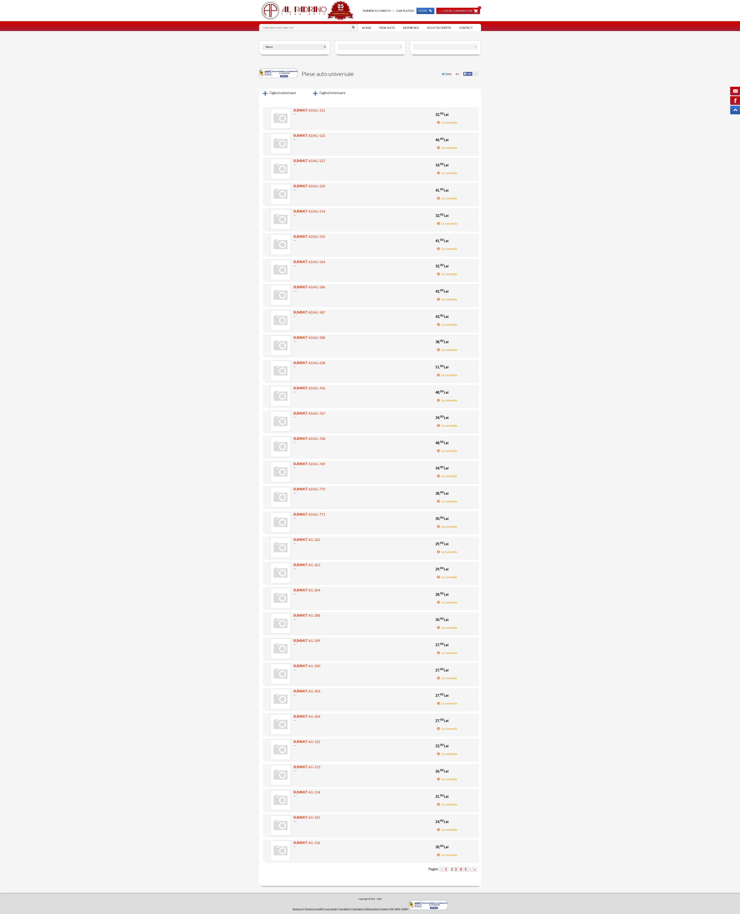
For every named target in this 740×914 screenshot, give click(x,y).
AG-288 (306, 615)
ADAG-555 (309, 236)
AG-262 (306, 539)
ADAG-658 (309, 363)
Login (422, 10)
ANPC (397, 909)
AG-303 (306, 691)
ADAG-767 (309, 413)
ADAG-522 (309, 135)
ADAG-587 (309, 312)
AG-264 (306, 590)
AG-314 (306, 792)
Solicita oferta (439, 27)
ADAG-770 (309, 489)
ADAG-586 (309, 287)
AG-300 (306, 666)
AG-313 (306, 767)
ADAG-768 (309, 438)
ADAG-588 (309, 337)
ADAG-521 (309, 110)
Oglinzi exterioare (282, 93)
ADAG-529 (309, 186)
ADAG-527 (309, 161)
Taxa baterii (358, 909)
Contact (466, 27)
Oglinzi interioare (333, 93)
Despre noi (411, 27)
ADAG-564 (309, 262)
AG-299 (306, 641)
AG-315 (306, 817)
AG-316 (306, 843)
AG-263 (306, 565)
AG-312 (306, 742)
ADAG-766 (309, 388)
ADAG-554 (309, 211)
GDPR (405, 909)
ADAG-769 (309, 464)
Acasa (366, 27)
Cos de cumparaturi (457, 10)
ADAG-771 (309, 514)
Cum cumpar (331, 909)
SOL (391, 909)
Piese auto (387, 27)
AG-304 (306, 716)
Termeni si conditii (376, 10)
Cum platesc (405, 10)
